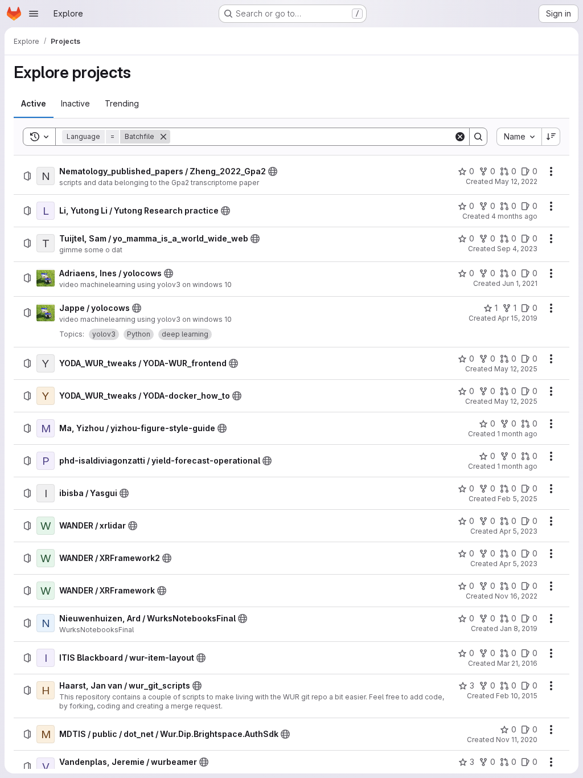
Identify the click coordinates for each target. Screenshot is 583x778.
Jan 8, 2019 (518, 628)
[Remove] (163, 137)
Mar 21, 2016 (517, 663)
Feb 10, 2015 (516, 695)
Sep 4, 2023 (517, 248)
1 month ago (517, 433)
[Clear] (460, 137)
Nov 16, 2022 (516, 596)
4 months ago (514, 216)
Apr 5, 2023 (518, 531)
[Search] (478, 137)
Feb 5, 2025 (517, 498)
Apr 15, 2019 (517, 318)
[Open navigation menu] (33, 14)
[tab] (34, 103)
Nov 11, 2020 (516, 739)
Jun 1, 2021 (519, 283)
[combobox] (518, 137)
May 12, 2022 (516, 181)
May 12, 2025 (515, 369)
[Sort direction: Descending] (551, 137)
